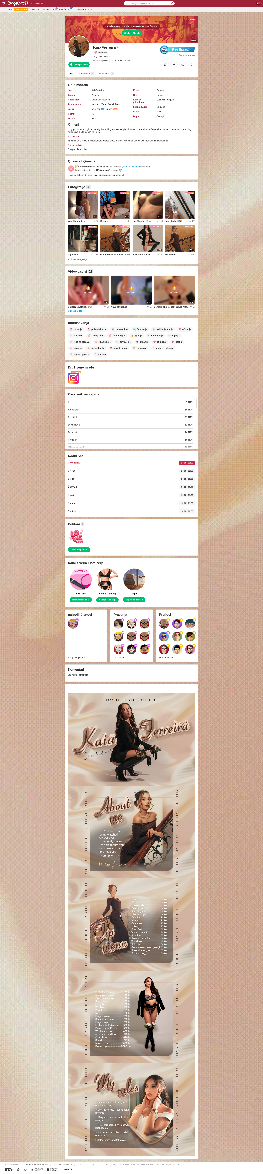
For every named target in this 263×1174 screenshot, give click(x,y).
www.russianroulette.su (35, 1165)
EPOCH (58, 1165)
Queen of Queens (130, 167)
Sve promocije (49, 10)
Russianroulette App (85, 10)
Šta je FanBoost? (187, 55)
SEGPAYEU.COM (68, 1165)
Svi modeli (7, 10)
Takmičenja (64, 10)
